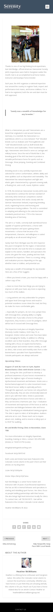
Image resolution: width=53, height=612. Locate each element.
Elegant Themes (21, 606)
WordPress (44, 606)
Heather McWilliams (27, 571)
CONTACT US (20, 609)
